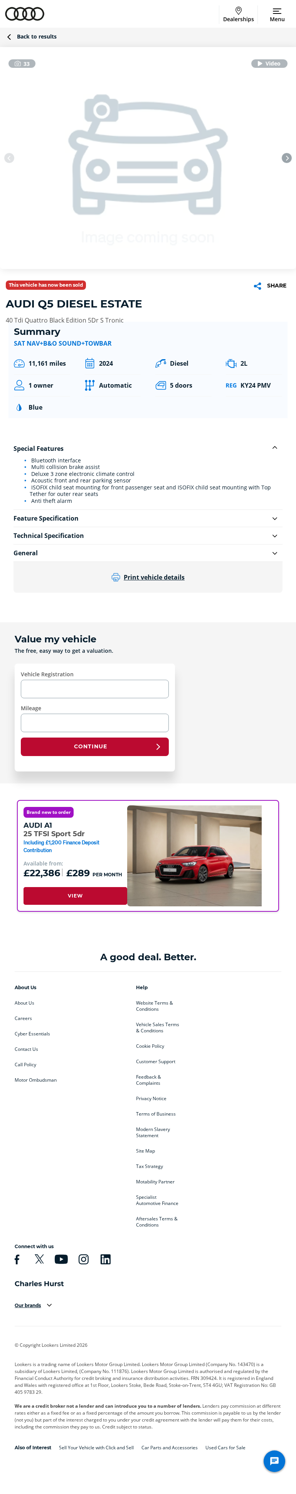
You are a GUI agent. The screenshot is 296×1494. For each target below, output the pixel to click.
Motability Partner (155, 1182)
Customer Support (155, 1062)
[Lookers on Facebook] (16, 1259)
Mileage (31, 708)
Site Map (145, 1151)
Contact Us (26, 1049)
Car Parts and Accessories (169, 1447)
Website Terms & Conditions (154, 1006)
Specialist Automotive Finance (157, 1200)
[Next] (286, 158)
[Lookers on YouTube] (60, 1259)
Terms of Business (156, 1114)
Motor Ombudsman (36, 1080)
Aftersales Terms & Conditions (157, 1222)
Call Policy (25, 1065)
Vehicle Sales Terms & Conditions (157, 1028)
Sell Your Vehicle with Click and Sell (96, 1447)
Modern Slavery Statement (153, 1132)
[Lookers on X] (38, 1259)
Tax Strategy (149, 1166)
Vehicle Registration (47, 674)
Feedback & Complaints (148, 1080)
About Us (24, 1003)
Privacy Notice (151, 1099)
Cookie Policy (150, 1046)
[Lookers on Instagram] (82, 1259)
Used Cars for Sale (225, 1447)
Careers (23, 1018)
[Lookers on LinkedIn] (104, 1259)
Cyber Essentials (32, 1034)
